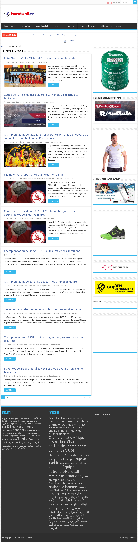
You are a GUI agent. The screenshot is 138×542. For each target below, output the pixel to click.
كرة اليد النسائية (12, 446)
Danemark (34, 421)
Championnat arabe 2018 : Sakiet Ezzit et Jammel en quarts (40, 281)
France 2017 (24, 427)
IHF (16, 433)
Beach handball (42, 26)
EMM (30, 423)
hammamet (7, 430)
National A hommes (63, 487)
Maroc (21, 433)
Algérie (6, 418)
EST (9, 426)
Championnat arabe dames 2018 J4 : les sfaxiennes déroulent (42, 251)
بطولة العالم (60, 515)
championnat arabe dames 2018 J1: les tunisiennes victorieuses (43, 309)
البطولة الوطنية (70, 504)
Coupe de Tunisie (36, 102)
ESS (4, 426)
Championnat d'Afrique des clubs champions (66, 432)
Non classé (81, 491)
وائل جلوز (5, 449)
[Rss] (114, 2)
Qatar (26, 435)
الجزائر (23, 443)
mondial (28, 433)
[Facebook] (116, 2)
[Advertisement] (115, 334)
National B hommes (65, 490)
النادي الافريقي (13, 442)
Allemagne (14, 419)
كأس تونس (73, 521)
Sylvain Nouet (11, 440)
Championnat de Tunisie (26, 62)
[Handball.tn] (19, 13)
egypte (5, 423)
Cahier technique (106, 26)
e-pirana (123, 538)
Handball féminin (49, 102)
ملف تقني (66, 525)
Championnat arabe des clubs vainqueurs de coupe (36, 255)
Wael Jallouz (36, 439)
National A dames (71, 483)
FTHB (31, 427)
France (16, 426)
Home (3, 46)
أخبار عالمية (82, 495)
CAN (40, 419)
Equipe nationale (25, 26)
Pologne (12, 436)
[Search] (135, 2)
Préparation (19, 436)
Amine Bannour (23, 419)
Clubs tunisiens (9, 26)
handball (19, 430)
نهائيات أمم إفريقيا (56, 526)
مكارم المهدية (14, 449)
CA (37, 418)
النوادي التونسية (60, 508)
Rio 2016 (32, 436)
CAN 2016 (6, 421)
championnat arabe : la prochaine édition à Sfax (33, 174)
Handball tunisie (8, 433)
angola (32, 419)
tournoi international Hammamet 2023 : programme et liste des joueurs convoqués (48, 35)
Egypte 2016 (14, 424)
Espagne (37, 423)
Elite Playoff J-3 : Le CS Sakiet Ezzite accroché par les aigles (40, 58)
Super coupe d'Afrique (66, 494)
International (57, 26)
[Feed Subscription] (90, 52)
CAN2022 (14, 421)
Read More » (53, 85)
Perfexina (132, 538)
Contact (119, 26)
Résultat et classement (87, 26)
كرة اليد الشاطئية (60, 521)
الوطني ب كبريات (73, 516)
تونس (22, 446)
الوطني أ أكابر (80, 512)
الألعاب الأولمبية (72, 497)
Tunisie (23, 439)
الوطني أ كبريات (64, 512)
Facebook (97, 301)
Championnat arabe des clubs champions (36, 142)
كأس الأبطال (57, 518)
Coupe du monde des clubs (71, 463)
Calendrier (71, 26)
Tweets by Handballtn (103, 415)
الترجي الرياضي (32, 442)
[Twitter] (119, 2)
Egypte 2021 (23, 424)
